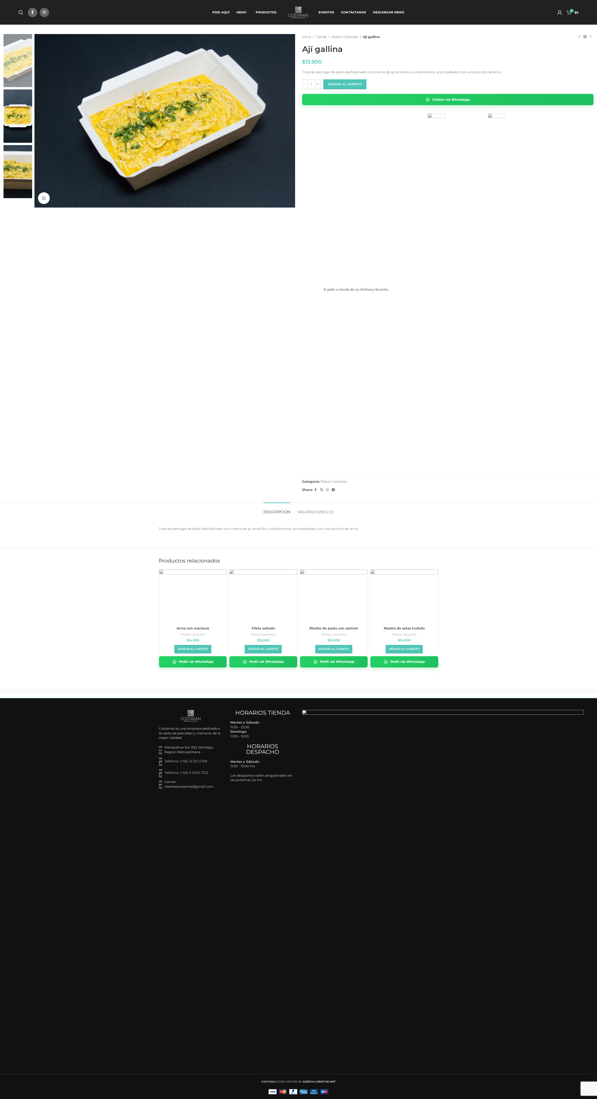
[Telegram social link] (333, 490)
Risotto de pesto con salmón (333, 628)
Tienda (321, 37)
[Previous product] (579, 37)
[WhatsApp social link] (327, 490)
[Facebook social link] (32, 12)
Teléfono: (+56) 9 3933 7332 (186, 773)
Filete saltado (263, 628)
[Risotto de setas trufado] (404, 595)
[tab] (276, 509)
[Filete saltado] (263, 595)
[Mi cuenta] (559, 12)
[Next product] (590, 37)
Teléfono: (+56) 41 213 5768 (185, 761)
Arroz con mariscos (193, 628)
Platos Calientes (345, 37)
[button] (192, 649)
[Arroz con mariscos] (193, 595)
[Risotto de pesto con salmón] (334, 595)
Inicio (306, 37)
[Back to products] (585, 37)
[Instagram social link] (44, 12)
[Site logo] (299, 12)
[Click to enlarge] (44, 198)
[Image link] (191, 715)
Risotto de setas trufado (404, 628)
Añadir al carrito (345, 84)
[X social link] (322, 490)
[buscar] (21, 12)
